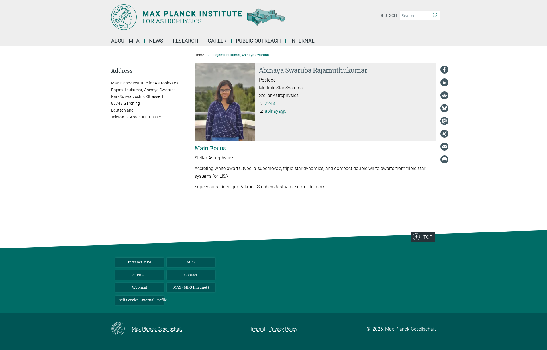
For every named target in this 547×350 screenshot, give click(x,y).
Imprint (258, 329)
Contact (190, 275)
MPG (191, 262)
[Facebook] (444, 69)
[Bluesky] (444, 108)
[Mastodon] (444, 121)
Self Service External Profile (141, 300)
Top (427, 237)
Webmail (139, 287)
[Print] (444, 159)
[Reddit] (444, 95)
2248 (270, 103)
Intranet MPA (139, 262)
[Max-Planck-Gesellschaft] (121, 329)
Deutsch (388, 15)
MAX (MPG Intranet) (191, 287)
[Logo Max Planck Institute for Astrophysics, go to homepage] (218, 17)
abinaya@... (277, 111)
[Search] (434, 16)
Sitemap (139, 275)
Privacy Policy (283, 329)
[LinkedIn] (444, 82)
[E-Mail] (444, 146)
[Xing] (444, 134)
